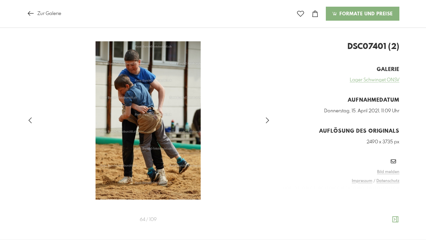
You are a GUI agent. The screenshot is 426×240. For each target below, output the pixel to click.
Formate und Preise (365, 14)
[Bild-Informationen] (395, 219)
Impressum (362, 181)
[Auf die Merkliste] (301, 13)
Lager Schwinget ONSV (374, 80)
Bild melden (388, 172)
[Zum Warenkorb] (315, 13)
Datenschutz (387, 181)
